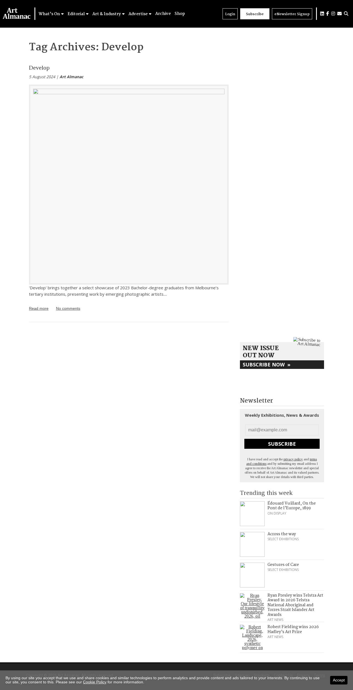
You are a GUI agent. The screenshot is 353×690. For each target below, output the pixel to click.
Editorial (76, 14)
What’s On (50, 14)
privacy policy (293, 459)
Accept (339, 680)
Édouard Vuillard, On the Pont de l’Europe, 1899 (292, 506)
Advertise (138, 14)
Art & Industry (107, 14)
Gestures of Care (283, 565)
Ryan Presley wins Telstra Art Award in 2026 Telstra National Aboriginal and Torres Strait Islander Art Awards (295, 605)
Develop (39, 67)
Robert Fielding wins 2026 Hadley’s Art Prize (293, 629)
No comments (68, 308)
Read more (39, 308)
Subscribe (255, 14)
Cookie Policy (94, 682)
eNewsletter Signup (292, 14)
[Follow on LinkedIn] (322, 13)
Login (230, 14)
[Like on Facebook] (327, 13)
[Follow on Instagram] (333, 13)
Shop (180, 14)
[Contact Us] (339, 13)
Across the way (282, 534)
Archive (163, 14)
